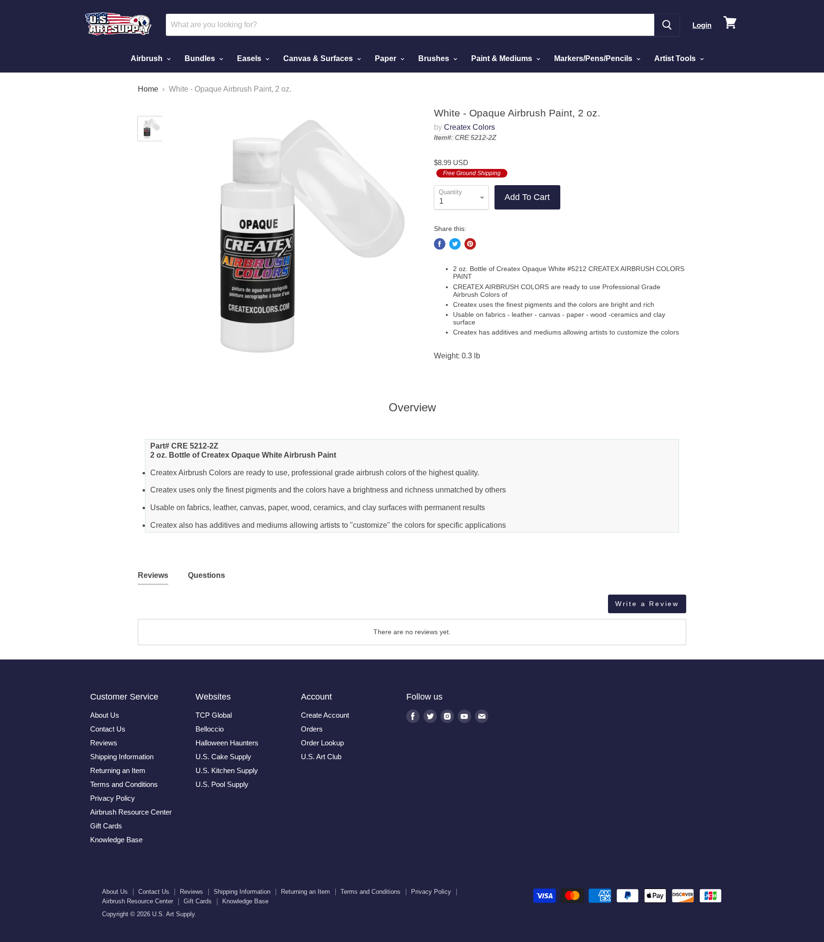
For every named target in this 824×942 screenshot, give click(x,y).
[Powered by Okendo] (181, 607)
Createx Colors (469, 127)
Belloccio (210, 729)
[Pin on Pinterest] (470, 244)
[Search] (667, 25)
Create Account (325, 715)
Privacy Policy (112, 798)
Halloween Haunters (227, 743)
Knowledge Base (116, 840)
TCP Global (214, 715)
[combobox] (410, 25)
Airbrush (148, 58)
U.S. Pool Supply (222, 784)
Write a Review (647, 603)
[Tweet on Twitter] (455, 244)
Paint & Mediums (502, 58)
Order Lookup (322, 743)
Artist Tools (676, 58)
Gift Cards (106, 826)
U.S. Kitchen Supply (227, 770)
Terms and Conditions (124, 784)
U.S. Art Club (321, 757)
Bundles (201, 58)
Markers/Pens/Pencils (594, 58)
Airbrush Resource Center (131, 812)
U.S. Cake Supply (223, 757)
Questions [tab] (206, 575)
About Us (104, 715)
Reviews (103, 743)
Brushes (434, 58)
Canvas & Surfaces (319, 58)
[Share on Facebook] (439, 244)
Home (148, 89)
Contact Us (107, 729)
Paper (386, 58)
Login (701, 25)
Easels (250, 58)
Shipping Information (122, 757)
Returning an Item (117, 770)
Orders (312, 729)
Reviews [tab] (153, 575)
